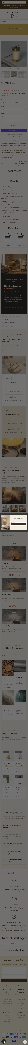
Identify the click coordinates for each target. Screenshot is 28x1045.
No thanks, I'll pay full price (18, 525)
